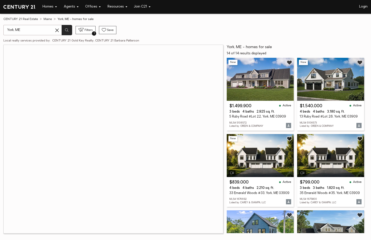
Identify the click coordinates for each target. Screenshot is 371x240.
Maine (48, 19)
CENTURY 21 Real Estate (20, 19)
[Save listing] (289, 62)
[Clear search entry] (57, 30)
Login (363, 6)
